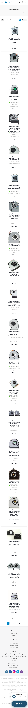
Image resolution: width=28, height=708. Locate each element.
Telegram (17, 671)
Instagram (14, 671)
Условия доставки (14, 645)
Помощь (14, 641)
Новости (14, 635)
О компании (14, 633)
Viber (21, 671)
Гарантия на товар (14, 647)
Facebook (10, 671)
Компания (14, 631)
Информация (14, 639)
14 (19, 623)
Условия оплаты (14, 643)
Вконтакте (6, 671)
